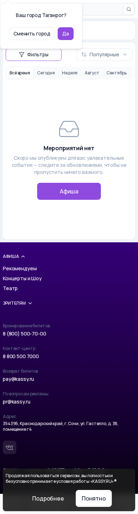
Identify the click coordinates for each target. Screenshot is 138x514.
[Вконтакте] (9, 447)
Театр (10, 288)
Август (92, 73)
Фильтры (37, 54)
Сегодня (46, 73)
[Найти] (128, 9)
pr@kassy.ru (16, 401)
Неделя (69, 73)
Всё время (20, 73)
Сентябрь (117, 73)
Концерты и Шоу (22, 278)
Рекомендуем (19, 268)
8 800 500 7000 (21, 356)
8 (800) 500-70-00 (24, 333)
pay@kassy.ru (18, 378)
